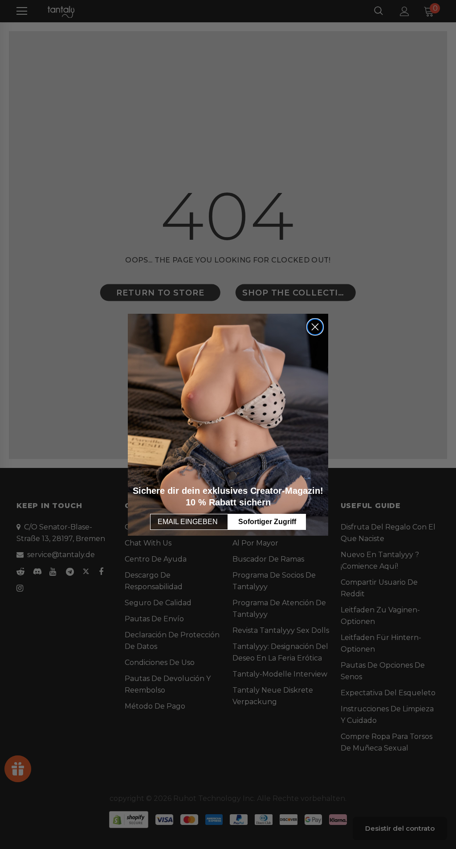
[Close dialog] (315, 327)
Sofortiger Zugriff (267, 521)
